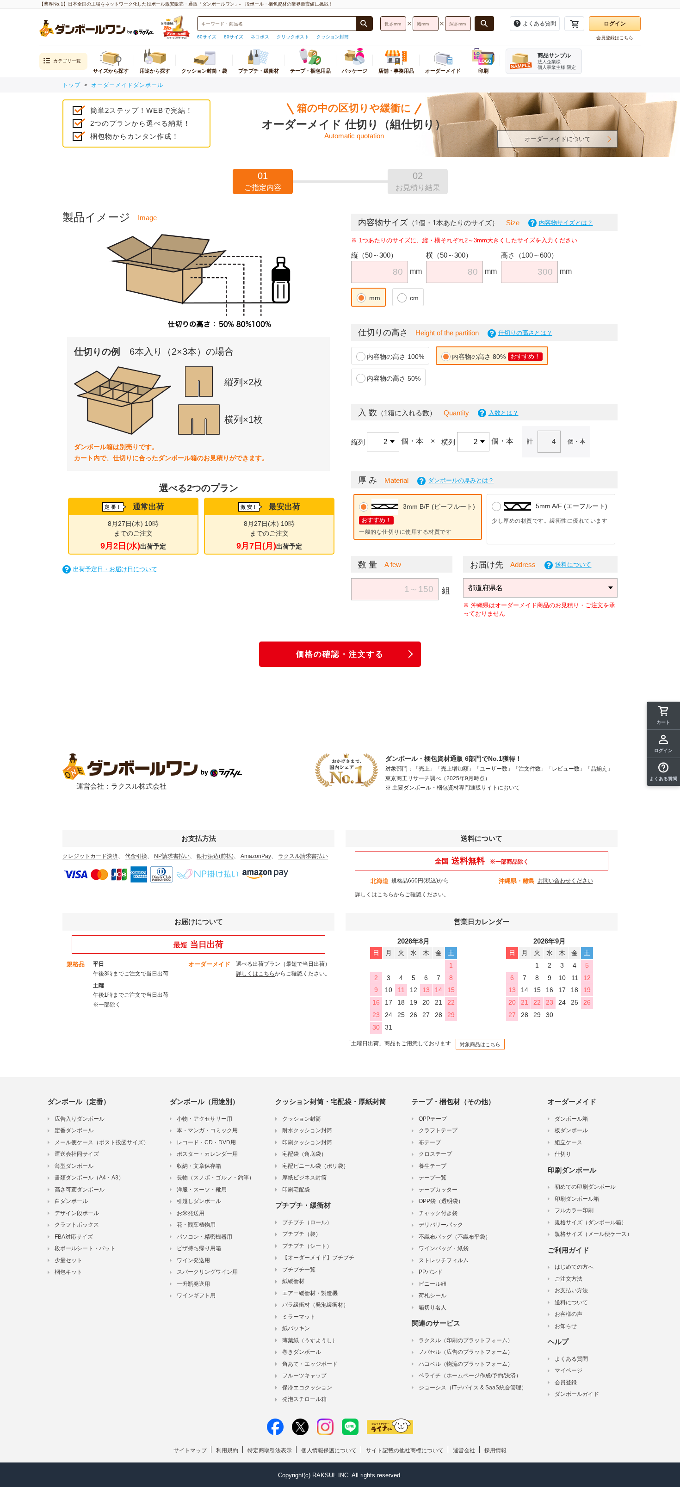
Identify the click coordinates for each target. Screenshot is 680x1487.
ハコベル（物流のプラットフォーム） (466, 1364)
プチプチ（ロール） (307, 1222)
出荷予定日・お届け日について (115, 569)
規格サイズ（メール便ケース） (593, 1234)
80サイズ (233, 36)
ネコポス (260, 36)
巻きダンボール (301, 1352)
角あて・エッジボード (310, 1364)
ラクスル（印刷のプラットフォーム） (466, 1340)
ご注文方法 (568, 1279)
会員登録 (566, 1382)
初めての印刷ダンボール (585, 1187)
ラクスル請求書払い (303, 856)
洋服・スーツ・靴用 (202, 1189)
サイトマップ (190, 1450)
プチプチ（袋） (301, 1234)
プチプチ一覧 (298, 1269)
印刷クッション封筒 (307, 1142)
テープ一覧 (432, 1177)
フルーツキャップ (304, 1375)
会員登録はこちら (614, 37)
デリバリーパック (441, 1225)
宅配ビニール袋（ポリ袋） (315, 1166)
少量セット (68, 1260)
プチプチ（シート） (307, 1246)
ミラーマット (298, 1317)
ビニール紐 (432, 1284)
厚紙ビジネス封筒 (304, 1177)
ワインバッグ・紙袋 (444, 1248)
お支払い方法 (571, 1290)
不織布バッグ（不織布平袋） (455, 1237)
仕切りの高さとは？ (525, 332)
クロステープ (435, 1154)
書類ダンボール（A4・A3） (89, 1177)
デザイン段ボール (77, 1213)
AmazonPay (256, 856)
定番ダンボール (74, 1130)
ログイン (615, 23)
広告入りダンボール (80, 1119)
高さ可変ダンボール (80, 1189)
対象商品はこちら (480, 1044)
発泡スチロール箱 (304, 1399)
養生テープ (432, 1166)
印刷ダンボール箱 (577, 1199)
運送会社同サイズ (77, 1154)
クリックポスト (293, 36)
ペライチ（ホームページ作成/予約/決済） (470, 1375)
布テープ (430, 1142)
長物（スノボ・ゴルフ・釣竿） (215, 1177)
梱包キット (68, 1272)
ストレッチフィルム (444, 1260)
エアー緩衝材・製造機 (310, 1293)
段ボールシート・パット (85, 1248)
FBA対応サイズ (74, 1237)
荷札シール (432, 1295)
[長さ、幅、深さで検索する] (484, 23)
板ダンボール (571, 1130)
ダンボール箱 (571, 1119)
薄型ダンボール (74, 1166)
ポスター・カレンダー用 (207, 1154)
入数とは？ (503, 412)
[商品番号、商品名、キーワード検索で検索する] (364, 24)
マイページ (568, 1370)
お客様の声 (568, 1314)
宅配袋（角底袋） (304, 1154)
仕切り (563, 1154)
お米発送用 (190, 1213)
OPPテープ (433, 1119)
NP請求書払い (172, 856)
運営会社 (464, 1450)
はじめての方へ (574, 1267)
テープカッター (438, 1189)
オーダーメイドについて (558, 139)
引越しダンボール (199, 1201)
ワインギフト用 (196, 1295)
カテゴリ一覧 (67, 60)
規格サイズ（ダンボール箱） (591, 1222)
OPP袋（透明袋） (441, 1201)
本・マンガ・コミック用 (207, 1130)
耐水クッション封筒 (307, 1130)
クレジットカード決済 (90, 856)
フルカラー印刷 (574, 1210)
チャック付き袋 (438, 1213)
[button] (663, 772)
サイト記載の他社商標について (405, 1450)
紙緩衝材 (293, 1281)
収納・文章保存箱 (199, 1166)
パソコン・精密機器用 (204, 1237)
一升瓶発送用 (193, 1284)
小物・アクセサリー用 (204, 1119)
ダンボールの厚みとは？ (461, 480)
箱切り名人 (432, 1307)
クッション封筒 (332, 36)
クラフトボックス (77, 1225)
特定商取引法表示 (269, 1450)
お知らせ (566, 1326)
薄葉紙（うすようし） (310, 1340)
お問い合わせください (565, 880)
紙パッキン (296, 1328)
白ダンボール (71, 1201)
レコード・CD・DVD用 (206, 1142)
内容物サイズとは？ (566, 222)
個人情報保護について (329, 1450)
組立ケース (568, 1142)
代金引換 (136, 856)
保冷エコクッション (307, 1387)
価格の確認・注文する (340, 654)
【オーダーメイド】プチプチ (318, 1257)
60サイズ (206, 36)
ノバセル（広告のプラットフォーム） (466, 1352)
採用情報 (495, 1450)
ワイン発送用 (193, 1260)
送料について (573, 564)
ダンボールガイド (577, 1394)
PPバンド (431, 1272)
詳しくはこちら (374, 894)
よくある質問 (571, 1359)
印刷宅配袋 (296, 1189)
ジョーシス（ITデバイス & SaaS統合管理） (473, 1387)
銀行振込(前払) (215, 856)
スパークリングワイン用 (207, 1272)
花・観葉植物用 (196, 1225)
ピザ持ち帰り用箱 (199, 1248)
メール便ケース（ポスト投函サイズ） (102, 1142)
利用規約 (227, 1450)
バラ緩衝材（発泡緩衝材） (315, 1305)
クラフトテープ (438, 1130)
